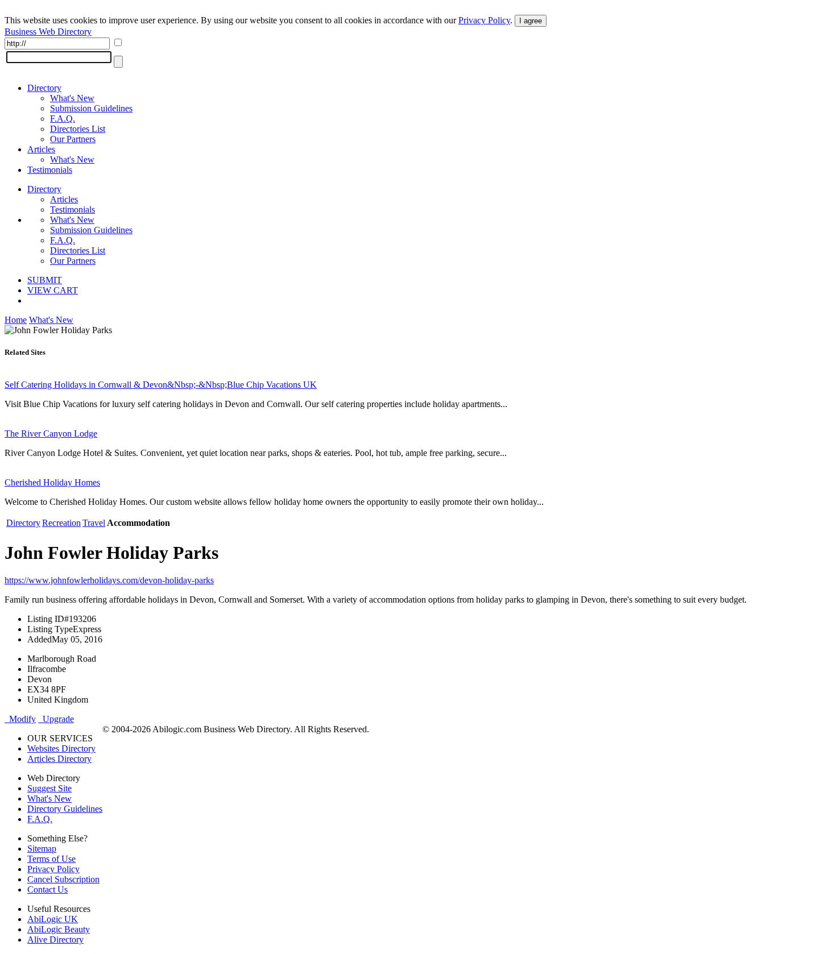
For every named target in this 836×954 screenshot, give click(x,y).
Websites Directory (61, 748)
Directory (44, 88)
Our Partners (73, 139)
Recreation (61, 523)
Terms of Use (51, 859)
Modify (20, 719)
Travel (93, 523)
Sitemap (41, 848)
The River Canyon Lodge (51, 433)
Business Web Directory (48, 31)
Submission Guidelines (91, 108)
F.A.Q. (62, 118)
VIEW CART (52, 290)
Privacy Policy (484, 20)
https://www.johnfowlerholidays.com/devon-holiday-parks (109, 580)
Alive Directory (55, 939)
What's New (72, 98)
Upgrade (56, 719)
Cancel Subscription (63, 879)
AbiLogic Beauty (58, 929)
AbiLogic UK (52, 919)
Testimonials (49, 170)
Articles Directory (59, 759)
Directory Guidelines (64, 809)
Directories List (77, 129)
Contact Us (47, 889)
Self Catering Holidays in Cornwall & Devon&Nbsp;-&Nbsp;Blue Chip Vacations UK (161, 384)
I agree (530, 20)
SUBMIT (44, 280)
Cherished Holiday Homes (52, 482)
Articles (41, 149)
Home (16, 320)
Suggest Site (49, 788)
